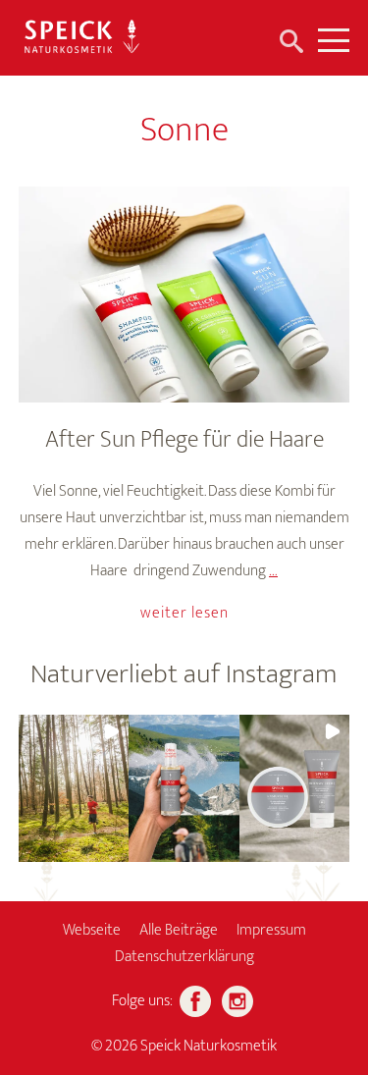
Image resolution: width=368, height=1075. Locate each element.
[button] (74, 788)
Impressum (271, 930)
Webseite (92, 930)
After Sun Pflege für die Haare (184, 439)
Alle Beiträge (178, 930)
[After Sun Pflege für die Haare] (184, 295)
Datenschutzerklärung (184, 956)
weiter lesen (184, 613)
